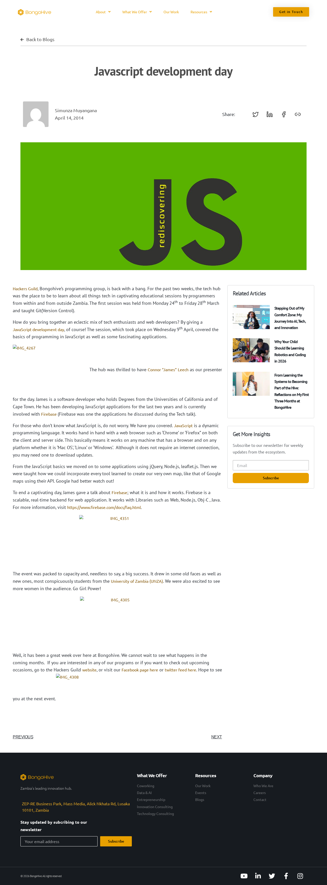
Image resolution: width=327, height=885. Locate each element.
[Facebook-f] (286, 876)
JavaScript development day (38, 329)
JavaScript (183, 425)
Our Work (171, 11)
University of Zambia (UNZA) (137, 581)
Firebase (49, 413)
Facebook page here (140, 669)
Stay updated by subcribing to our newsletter (53, 825)
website (89, 669)
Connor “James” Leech (168, 369)
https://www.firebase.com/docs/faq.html (104, 507)
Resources (199, 11)
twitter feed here (180, 669)
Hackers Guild (25, 288)
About (101, 11)
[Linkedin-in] (258, 876)
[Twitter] (272, 876)
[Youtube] (244, 876)
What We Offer (134, 11)
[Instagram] (300, 876)
